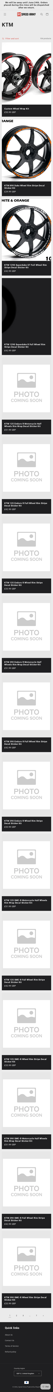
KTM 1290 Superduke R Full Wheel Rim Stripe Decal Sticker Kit (24, 345)
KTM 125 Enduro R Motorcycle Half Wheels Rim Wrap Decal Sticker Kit (22, 424)
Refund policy (10, 1352)
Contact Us (9, 1340)
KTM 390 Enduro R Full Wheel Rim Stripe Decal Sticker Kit (25, 742)
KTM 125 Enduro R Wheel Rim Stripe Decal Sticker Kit (23, 583)
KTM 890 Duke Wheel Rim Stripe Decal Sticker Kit (24, 186)
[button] (5, 14)
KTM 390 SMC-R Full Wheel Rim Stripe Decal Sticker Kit (24, 1219)
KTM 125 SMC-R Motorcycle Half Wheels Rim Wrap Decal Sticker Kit (25, 901)
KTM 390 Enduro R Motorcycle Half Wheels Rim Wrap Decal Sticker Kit (22, 663)
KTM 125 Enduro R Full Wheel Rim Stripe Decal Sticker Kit (25, 504)
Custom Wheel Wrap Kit (16, 108)
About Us (9, 1335)
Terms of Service (12, 1346)
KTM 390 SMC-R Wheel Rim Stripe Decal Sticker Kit (25, 1298)
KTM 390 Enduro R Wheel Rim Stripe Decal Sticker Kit (23, 822)
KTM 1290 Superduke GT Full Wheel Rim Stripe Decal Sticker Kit (25, 266)
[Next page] (43, 1315)
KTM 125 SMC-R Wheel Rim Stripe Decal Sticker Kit (25, 1060)
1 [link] (9, 1315)
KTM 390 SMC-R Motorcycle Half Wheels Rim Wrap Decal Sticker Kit (25, 1139)
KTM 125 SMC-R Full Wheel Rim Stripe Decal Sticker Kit (24, 980)
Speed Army (22, 1387)
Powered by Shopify (33, 1387)
